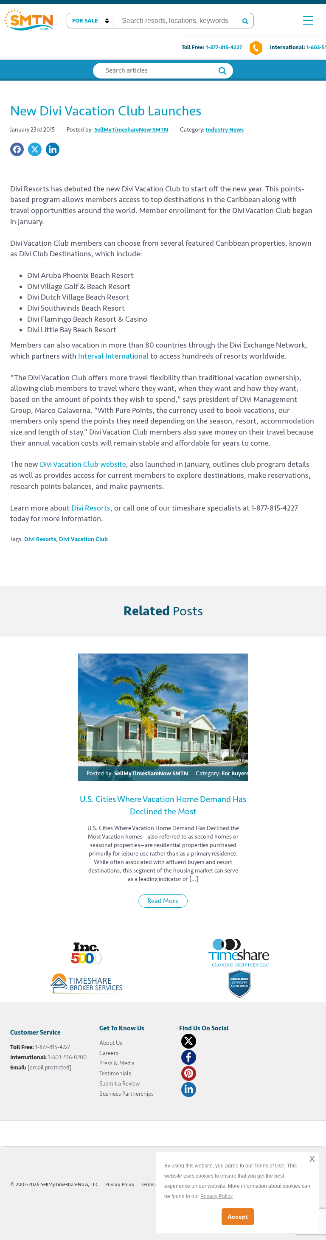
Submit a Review (119, 1083)
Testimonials (115, 1073)
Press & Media (117, 1063)
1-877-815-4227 (224, 47)
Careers (108, 1053)
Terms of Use (155, 1184)
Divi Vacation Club (83, 539)
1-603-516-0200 (67, 1057)
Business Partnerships (126, 1093)
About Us (110, 1042)
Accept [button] (238, 1216)
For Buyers (235, 774)
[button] (90, 20)
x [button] (312, 1158)
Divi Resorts (90, 508)
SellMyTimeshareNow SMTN (131, 129)
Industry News (225, 129)
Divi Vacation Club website (83, 464)
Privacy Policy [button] (216, 1196)
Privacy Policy (120, 1184)
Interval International (113, 356)
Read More (163, 901)
